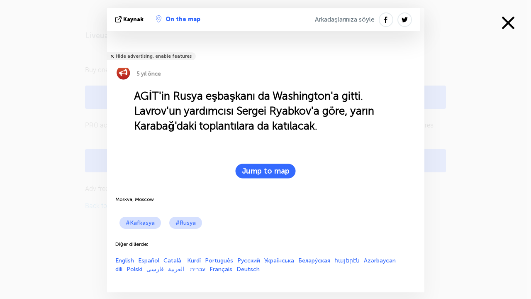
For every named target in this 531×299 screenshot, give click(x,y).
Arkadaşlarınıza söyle (345, 19)
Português (219, 260)
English (124, 260)
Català (173, 260)
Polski (134, 269)
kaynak (133, 19)
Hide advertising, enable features (154, 56)
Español (148, 260)
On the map (183, 19)
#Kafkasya (140, 222)
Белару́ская (314, 260)
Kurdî (194, 260)
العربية (177, 269)
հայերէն (347, 260)
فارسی (155, 269)
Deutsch (248, 269)
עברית (197, 269)
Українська (279, 260)
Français (220, 269)
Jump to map (266, 171)
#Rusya (185, 222)
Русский (248, 260)
